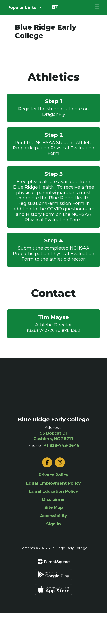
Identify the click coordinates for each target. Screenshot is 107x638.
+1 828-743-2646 (62, 445)
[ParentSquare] (53, 561)
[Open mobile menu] (97, 7)
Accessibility (53, 515)
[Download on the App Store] (53, 589)
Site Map (53, 507)
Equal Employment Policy (53, 483)
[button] (24, 7)
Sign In (53, 524)
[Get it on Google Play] (53, 574)
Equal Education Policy (53, 491)
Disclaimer (53, 499)
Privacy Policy (53, 475)
